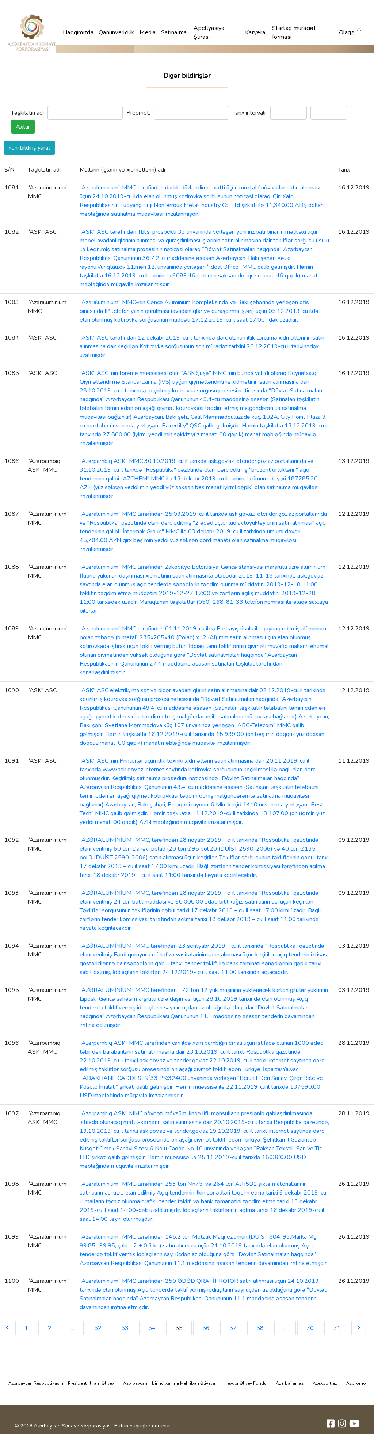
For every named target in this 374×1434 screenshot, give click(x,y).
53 (125, 1328)
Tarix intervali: (250, 113)
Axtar (23, 127)
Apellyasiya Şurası (209, 32)
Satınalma (174, 32)
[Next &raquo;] (358, 1328)
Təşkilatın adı (27, 113)
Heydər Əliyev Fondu (245, 1383)
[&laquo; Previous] (7, 1328)
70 (310, 1328)
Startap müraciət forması (294, 32)
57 (233, 1328)
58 (260, 1328)
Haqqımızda (78, 32)
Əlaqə (347, 32)
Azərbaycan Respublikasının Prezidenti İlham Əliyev (61, 1383)
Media (148, 32)
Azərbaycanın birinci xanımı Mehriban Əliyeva (169, 1383)
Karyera (255, 32)
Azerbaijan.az (290, 1383)
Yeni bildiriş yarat (29, 148)
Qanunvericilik (116, 32)
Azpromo (356, 1383)
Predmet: (138, 113)
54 (152, 1328)
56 (206, 1328)
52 (98, 1328)
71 (337, 1328)
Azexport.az (325, 1383)
